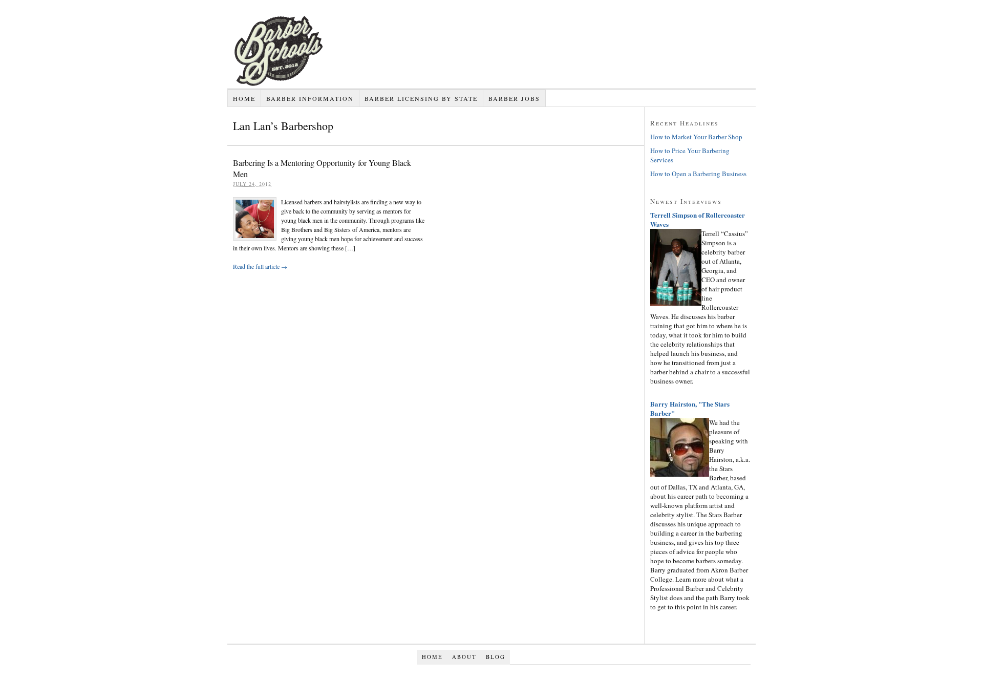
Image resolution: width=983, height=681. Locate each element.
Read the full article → (260, 266)
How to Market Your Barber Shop (696, 136)
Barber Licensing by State (421, 98)
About (464, 657)
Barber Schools (329, 88)
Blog (495, 657)
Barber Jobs (514, 98)
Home (244, 98)
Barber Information (310, 98)
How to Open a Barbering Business (698, 173)
